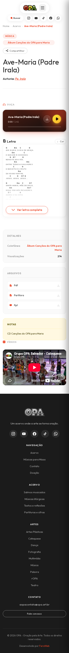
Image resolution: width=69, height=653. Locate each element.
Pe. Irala (20, 79)
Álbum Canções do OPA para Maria (29, 42)
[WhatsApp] (58, 18)
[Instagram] (28, 18)
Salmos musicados (34, 492)
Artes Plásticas (34, 531)
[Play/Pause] (57, 119)
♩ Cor (60, 141)
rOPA (34, 578)
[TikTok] (43, 18)
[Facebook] (51, 18)
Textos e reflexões (34, 505)
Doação (34, 472)
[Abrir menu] (42, 7)
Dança (34, 545)
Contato (34, 466)
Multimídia (34, 558)
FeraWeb (44, 646)
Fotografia (34, 552)
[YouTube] (36, 18)
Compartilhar (17, 50)
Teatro (34, 585)
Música (34, 565)
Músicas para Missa (34, 459)
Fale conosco (34, 613)
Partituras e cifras (34, 512)
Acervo (17, 26)
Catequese (34, 538)
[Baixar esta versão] (47, 119)
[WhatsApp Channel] (56, 434)
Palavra (34, 572)
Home (6, 26)
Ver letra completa (29, 210)
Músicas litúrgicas (35, 499)
